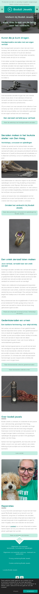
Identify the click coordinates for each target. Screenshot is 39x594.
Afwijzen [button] (15, 591)
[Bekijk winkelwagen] (37, 9)
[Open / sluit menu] (2, 9)
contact (13, 526)
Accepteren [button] (30, 591)
